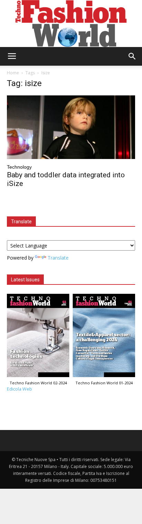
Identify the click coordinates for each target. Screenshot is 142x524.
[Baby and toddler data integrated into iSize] (71, 127)
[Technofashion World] (71, 23)
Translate (58, 257)
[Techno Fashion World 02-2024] (38, 337)
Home (13, 73)
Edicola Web (19, 389)
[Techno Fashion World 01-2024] (104, 337)
